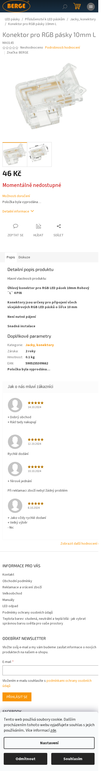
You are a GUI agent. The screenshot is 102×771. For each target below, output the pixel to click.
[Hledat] (65, 6)
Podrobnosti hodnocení (62, 47)
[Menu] (91, 6)
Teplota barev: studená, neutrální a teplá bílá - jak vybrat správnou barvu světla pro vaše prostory (44, 621)
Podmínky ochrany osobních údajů (27, 612)
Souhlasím (72, 759)
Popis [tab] (11, 257)
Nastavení (49, 743)
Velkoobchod (12, 593)
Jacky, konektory (40, 345)
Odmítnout (25, 759)
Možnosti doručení (16, 196)
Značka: (17, 52)
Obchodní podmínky (17, 581)
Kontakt (8, 574)
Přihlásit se (16, 697)
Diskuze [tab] (24, 257)
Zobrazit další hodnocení (78, 543)
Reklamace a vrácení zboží (22, 587)
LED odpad (10, 606)
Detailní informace (15, 211)
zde (53, 730)
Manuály (8, 599)
